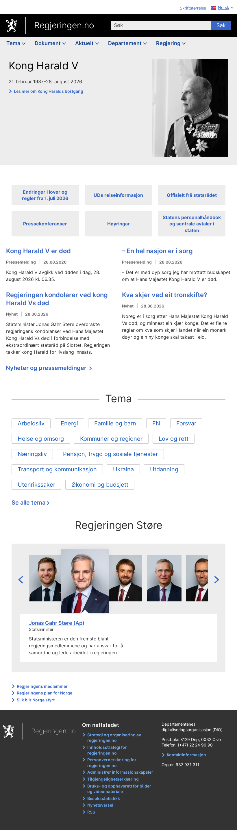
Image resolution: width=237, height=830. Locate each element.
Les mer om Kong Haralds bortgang (48, 91)
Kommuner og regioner (111, 438)
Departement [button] (125, 43)
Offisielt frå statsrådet (192, 195)
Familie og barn (115, 423)
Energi (69, 423)
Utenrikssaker (36, 484)
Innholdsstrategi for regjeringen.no (107, 750)
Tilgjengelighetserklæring (113, 779)
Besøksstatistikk (103, 798)
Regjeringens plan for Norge (44, 692)
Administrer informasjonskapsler (120, 772)
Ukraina (123, 469)
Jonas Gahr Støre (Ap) (56, 623)
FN (156, 423)
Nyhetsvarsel (100, 805)
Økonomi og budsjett (99, 484)
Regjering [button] (169, 43)
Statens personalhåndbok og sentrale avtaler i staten (192, 223)
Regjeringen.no (64, 25)
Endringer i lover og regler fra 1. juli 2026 (45, 195)
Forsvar (186, 423)
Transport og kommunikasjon (57, 469)
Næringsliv (32, 454)
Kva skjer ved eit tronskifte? (164, 295)
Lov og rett (173, 438)
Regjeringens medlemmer (42, 686)
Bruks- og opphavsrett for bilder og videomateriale (119, 788)
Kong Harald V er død (38, 251)
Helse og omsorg (41, 438)
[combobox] (161, 25)
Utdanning (164, 469)
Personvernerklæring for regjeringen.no (111, 762)
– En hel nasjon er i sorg (157, 251)
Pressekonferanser (45, 224)
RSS (91, 811)
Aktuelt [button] (85, 43)
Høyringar (118, 224)
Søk (221, 25)
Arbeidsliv (31, 423)
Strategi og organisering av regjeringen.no (114, 737)
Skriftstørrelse (193, 7)
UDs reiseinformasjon (118, 195)
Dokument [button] (48, 43)
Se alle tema (28, 502)
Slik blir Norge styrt (36, 699)
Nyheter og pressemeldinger (47, 367)
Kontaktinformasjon (186, 754)
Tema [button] (13, 43)
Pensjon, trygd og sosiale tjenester (110, 454)
